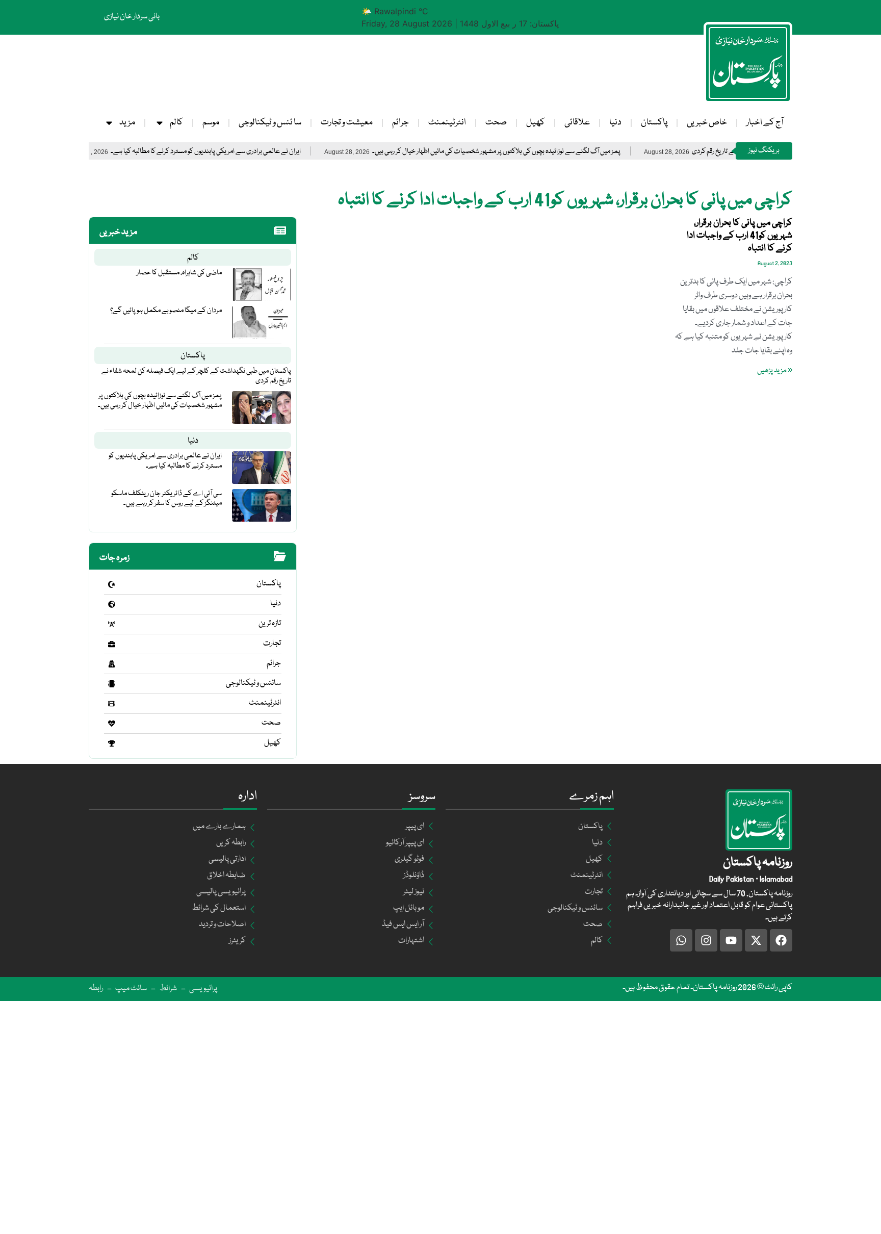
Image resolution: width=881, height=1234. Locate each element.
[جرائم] (112, 664)
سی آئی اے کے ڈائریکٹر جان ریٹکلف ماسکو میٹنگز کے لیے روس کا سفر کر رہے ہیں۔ (166, 498)
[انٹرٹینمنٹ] (112, 704)
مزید (127, 123)
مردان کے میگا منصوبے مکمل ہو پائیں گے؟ (166, 310)
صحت (496, 123)
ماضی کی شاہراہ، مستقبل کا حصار (179, 272)
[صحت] (112, 723)
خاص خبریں (707, 123)
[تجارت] (112, 644)
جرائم (400, 123)
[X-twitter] (756, 940)
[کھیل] (112, 743)
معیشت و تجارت (347, 123)
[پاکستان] (112, 584)
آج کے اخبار (764, 123)
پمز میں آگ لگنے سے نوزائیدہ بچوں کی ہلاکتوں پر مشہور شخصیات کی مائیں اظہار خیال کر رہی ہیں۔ (532, 152)
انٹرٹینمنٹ (447, 123)
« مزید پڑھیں (774, 370)
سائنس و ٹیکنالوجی (253, 683)
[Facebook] (781, 940)
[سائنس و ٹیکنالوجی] (112, 684)
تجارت (272, 643)
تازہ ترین (269, 624)
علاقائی (577, 123)
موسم (210, 123)
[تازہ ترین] (112, 624)
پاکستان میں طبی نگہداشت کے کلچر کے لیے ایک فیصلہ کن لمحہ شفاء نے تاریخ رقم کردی (196, 376)
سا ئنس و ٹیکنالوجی (270, 123)
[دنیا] (112, 604)
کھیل (535, 123)
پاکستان (654, 123)
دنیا (615, 123)
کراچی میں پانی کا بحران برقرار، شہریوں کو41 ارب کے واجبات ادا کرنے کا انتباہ (739, 235)
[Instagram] (706, 940)
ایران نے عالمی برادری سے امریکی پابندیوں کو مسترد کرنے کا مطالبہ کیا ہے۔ (241, 152)
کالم (176, 123)
